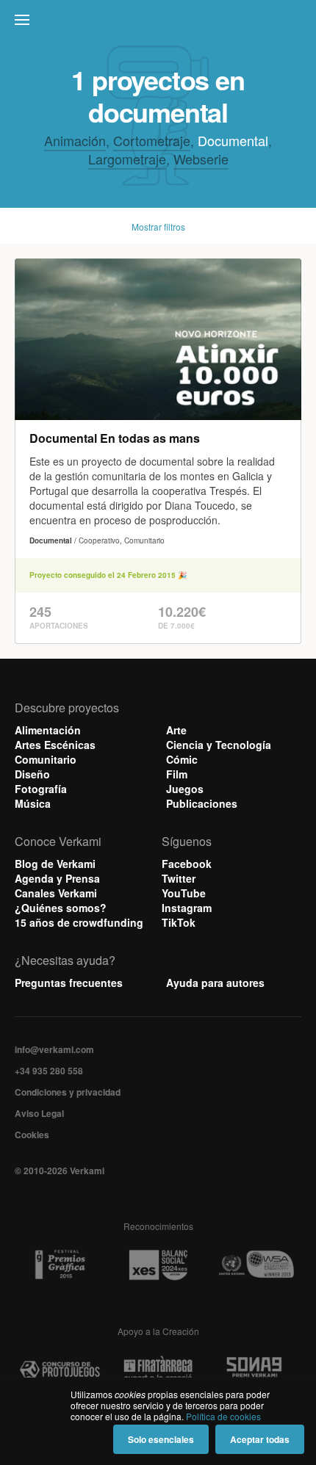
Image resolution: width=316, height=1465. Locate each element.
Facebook (187, 863)
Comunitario (45, 759)
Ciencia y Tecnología (218, 744)
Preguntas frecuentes (69, 982)
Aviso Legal (39, 1113)
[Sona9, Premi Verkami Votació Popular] (256, 1369)
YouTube (184, 893)
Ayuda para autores (215, 982)
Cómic (182, 759)
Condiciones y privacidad (68, 1092)
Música (33, 803)
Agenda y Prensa (57, 878)
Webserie (201, 158)
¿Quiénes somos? (61, 907)
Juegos (185, 788)
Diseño (32, 774)
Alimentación (48, 730)
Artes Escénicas (55, 744)
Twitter (178, 878)
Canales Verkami (56, 893)
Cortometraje (151, 140)
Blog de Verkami (55, 863)
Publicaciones (201, 803)
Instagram (187, 907)
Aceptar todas (260, 1439)
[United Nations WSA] (256, 1264)
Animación (75, 140)
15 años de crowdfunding (79, 922)
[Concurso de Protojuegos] (60, 1369)
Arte (176, 730)
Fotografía (41, 788)
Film (176, 774)
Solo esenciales (161, 1439)
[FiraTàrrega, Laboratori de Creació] (157, 1369)
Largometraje (127, 158)
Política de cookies (223, 1416)
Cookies (32, 1134)
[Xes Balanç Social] (157, 1264)
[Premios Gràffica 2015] (60, 1264)
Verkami (159, 23)
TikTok (178, 922)
